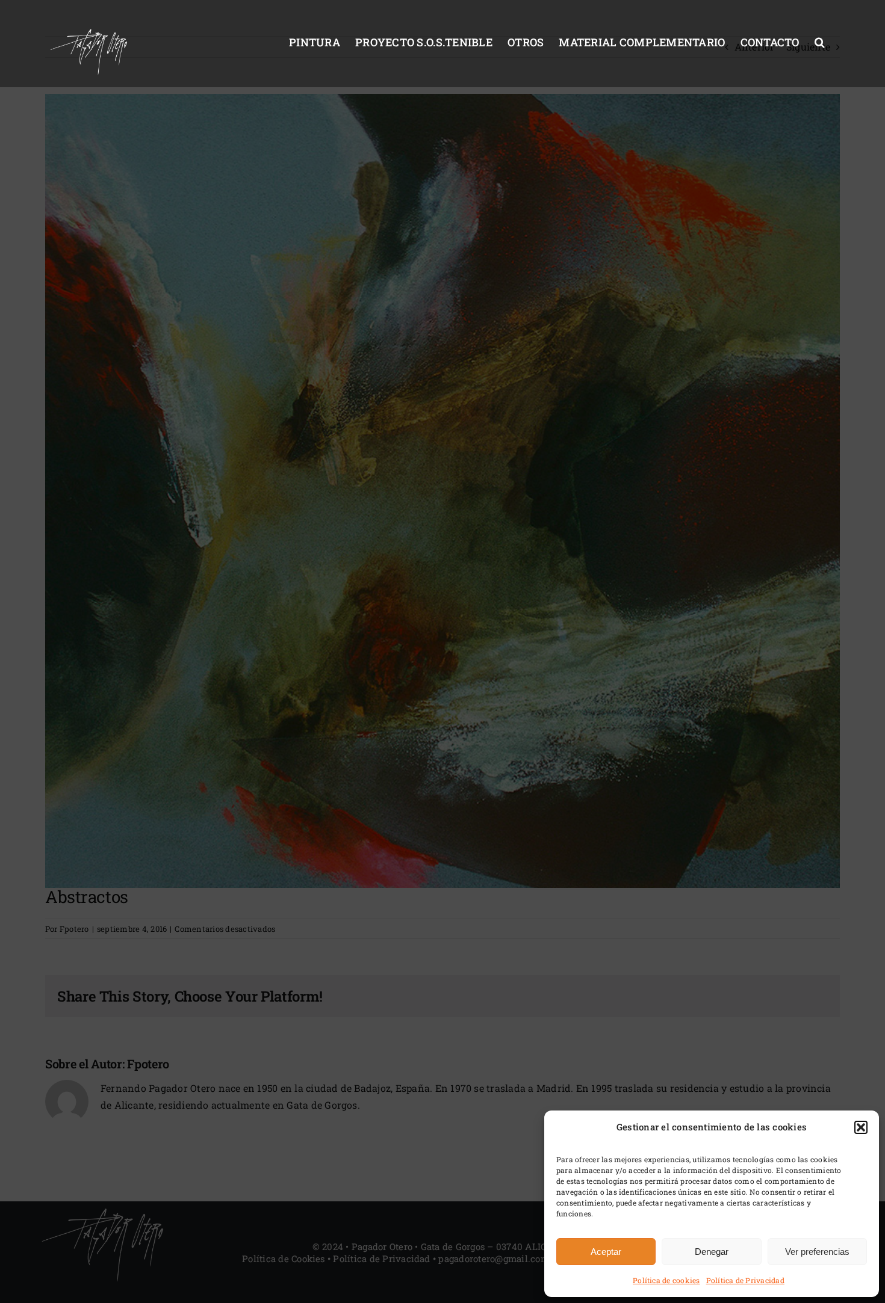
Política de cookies (666, 1280)
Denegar (711, 1251)
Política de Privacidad (745, 1280)
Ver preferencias (817, 1251)
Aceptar (606, 1251)
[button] (861, 1127)
